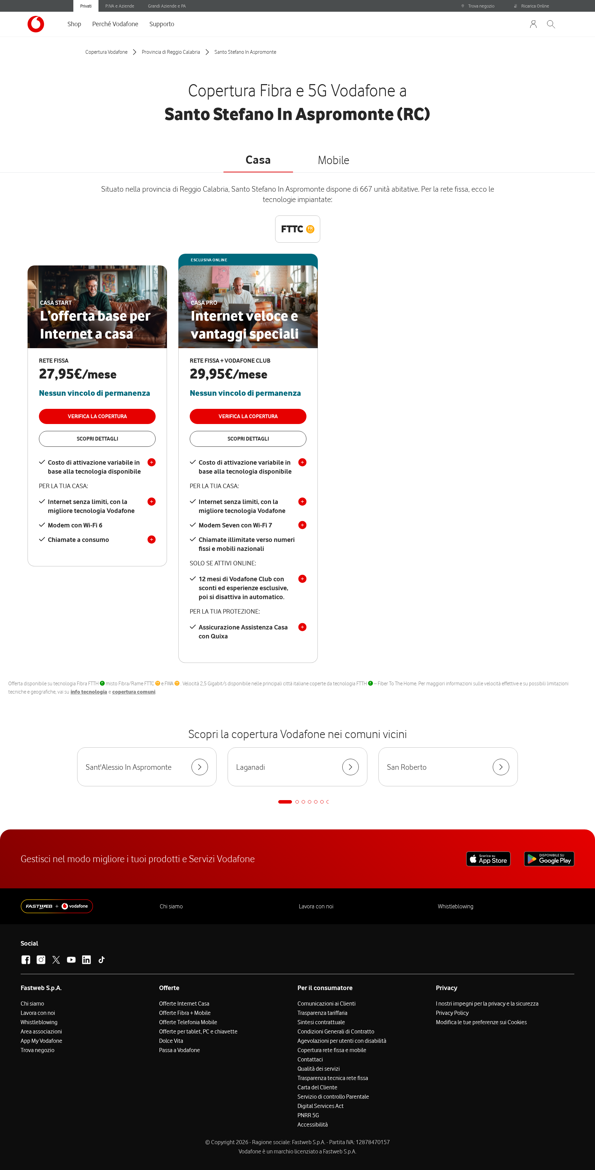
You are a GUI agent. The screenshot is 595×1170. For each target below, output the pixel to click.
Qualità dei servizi (319, 1068)
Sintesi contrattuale (321, 1022)
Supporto (161, 24)
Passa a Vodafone (179, 1050)
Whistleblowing (455, 906)
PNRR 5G (308, 1115)
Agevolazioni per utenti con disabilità (342, 1040)
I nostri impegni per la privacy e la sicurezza (487, 1003)
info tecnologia (89, 692)
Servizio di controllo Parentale (333, 1096)
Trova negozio (481, 6)
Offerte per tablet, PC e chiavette (198, 1031)
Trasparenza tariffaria (322, 1012)
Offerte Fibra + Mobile (185, 1012)
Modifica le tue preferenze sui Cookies (481, 1022)
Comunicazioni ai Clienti (327, 1003)
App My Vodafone (41, 1040)
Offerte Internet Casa (184, 1003)
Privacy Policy (452, 1012)
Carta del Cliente (317, 1087)
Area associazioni (41, 1031)
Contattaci (310, 1059)
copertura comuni (133, 692)
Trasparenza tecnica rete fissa (333, 1078)
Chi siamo (171, 906)
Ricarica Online (535, 6)
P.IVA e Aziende (119, 6)
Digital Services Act (321, 1105)
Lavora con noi (316, 906)
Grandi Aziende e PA (167, 6)
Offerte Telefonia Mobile (188, 1022)
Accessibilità (313, 1124)
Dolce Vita (171, 1040)
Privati (86, 6)
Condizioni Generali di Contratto (336, 1031)
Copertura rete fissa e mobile (332, 1050)
